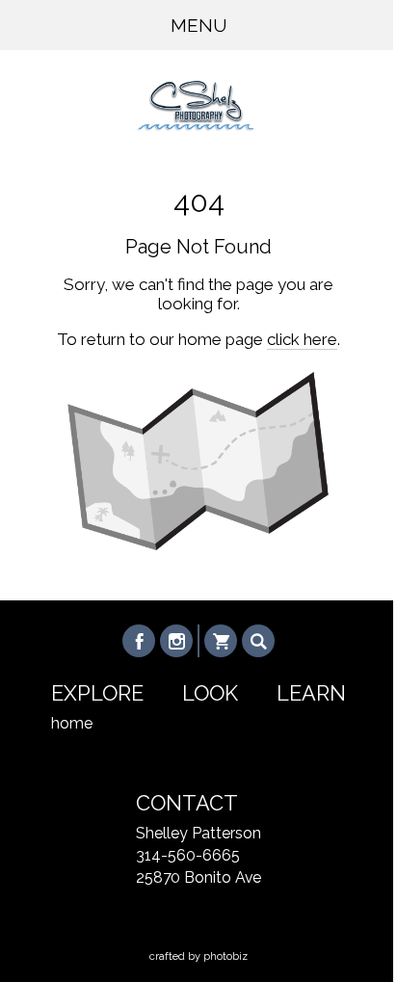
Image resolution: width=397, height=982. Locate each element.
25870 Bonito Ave (198, 877)
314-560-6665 (188, 855)
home (72, 723)
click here (302, 339)
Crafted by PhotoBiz (198, 956)
